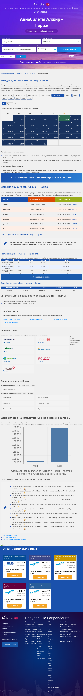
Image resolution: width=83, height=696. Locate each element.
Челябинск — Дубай (66, 629)
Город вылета (6, 38)
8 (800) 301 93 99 (43, 12)
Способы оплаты (7, 625)
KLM (49, 622)
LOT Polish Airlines (50, 653)
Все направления (66, 641)
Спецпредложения (12, 9)
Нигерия (27, 634)
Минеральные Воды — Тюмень (69, 636)
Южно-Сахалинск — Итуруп (68, 624)
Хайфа (39, 622)
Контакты (76, 9)
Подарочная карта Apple (39, 9)
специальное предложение (55, 62)
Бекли (33, 634)
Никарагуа (28, 631)
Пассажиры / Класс (42, 46)
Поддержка (53, 9)
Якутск (39, 629)
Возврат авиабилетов (8, 627)
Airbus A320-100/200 (35, 319)
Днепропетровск (42, 634)
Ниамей (39, 636)
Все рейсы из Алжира (10, 535)
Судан (27, 639)
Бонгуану (34, 636)
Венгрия (27, 629)
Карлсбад (34, 629)
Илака (33, 639)
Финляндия (28, 624)
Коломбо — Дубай (65, 634)
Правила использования (9, 632)
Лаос (26, 622)
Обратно (21, 46)
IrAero (49, 673)
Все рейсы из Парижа (10, 537)
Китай (26, 636)
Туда (3, 46)
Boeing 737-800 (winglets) (12, 319)
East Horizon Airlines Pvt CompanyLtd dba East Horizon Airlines (51, 639)
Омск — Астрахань (65, 622)
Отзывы (68, 9)
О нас (61, 9)
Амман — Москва (65, 639)
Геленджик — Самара (66, 627)
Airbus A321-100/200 (60, 319)
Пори (38, 627)
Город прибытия (47, 38)
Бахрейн (27, 627)
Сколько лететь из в (14, 539)
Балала (33, 631)
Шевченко (40, 624)
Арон (32, 624)
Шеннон (39, 631)
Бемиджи (34, 622)
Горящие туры (25, 9)
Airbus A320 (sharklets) (11, 322)
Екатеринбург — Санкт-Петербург (70, 631)
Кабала (33, 627)
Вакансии (4, 628)
